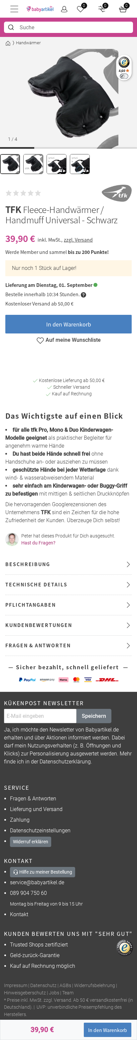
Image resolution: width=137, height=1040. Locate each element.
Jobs (54, 993)
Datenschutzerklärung (65, 761)
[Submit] (12, 27)
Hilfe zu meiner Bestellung (45, 872)
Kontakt (19, 914)
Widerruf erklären (30, 841)
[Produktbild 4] (80, 164)
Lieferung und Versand (36, 809)
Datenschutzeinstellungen (40, 830)
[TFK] (117, 193)
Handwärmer (28, 42)
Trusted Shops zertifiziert (39, 944)
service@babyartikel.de (37, 882)
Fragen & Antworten (33, 798)
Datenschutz (43, 985)
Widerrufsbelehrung (94, 985)
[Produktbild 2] (33, 164)
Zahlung (20, 820)
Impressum (15, 985)
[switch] (124, 76)
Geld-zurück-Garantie (35, 955)
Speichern (94, 716)
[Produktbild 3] (57, 164)
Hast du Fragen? (38, 542)
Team (67, 993)
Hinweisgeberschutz (25, 993)
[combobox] (68, 27)
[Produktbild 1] (10, 164)
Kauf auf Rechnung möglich (42, 966)
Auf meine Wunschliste (73, 340)
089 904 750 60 (28, 893)
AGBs (65, 985)
